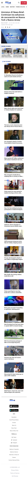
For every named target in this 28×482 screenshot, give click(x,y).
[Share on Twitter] (7, 27)
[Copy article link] (9, 27)
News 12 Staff (4, 22)
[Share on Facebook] (5, 27)
